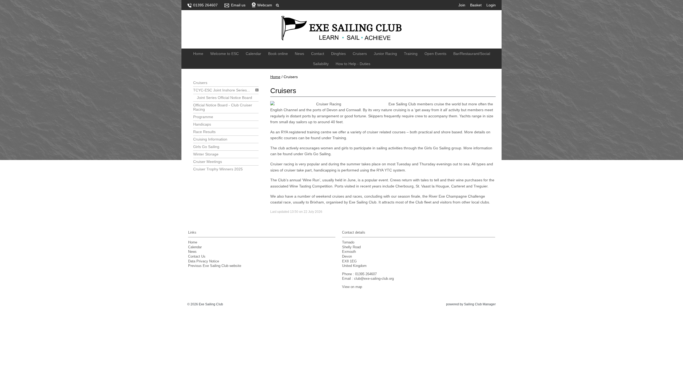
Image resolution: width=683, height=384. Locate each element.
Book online (278, 53)
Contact (317, 53)
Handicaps (202, 124)
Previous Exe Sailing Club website (214, 266)
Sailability (321, 64)
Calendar (253, 53)
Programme (203, 117)
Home (198, 53)
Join (461, 5)
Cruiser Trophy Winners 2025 (218, 169)
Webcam (264, 5)
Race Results (204, 132)
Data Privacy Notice (203, 261)
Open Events (435, 53)
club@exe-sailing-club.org (374, 279)
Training (411, 53)
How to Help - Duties (353, 64)
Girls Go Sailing (206, 147)
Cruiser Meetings (207, 161)
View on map (352, 287)
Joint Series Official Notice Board (224, 97)
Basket (476, 5)
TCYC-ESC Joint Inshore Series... (221, 90)
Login (491, 5)
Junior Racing (385, 53)
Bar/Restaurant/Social (471, 53)
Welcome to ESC (224, 53)
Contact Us (196, 256)
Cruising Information (210, 139)
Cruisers (360, 53)
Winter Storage (206, 154)
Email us (238, 5)
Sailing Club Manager (480, 304)
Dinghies (338, 53)
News (299, 53)
